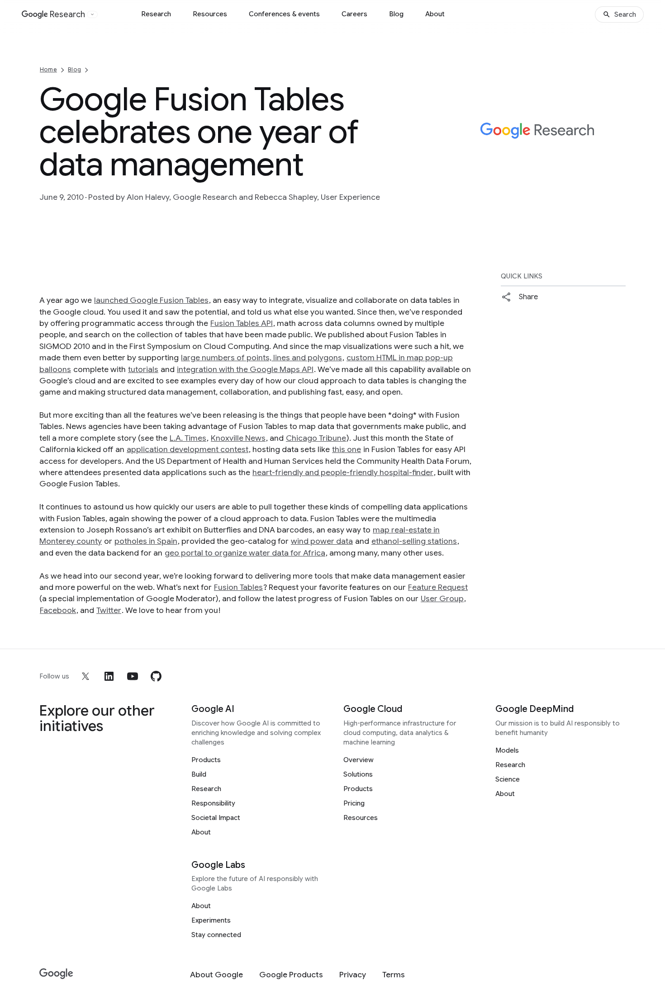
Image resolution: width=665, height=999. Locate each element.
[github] (156, 676)
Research (156, 14)
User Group (442, 598)
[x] (85, 676)
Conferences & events (284, 14)
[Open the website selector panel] (92, 14)
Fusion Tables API (241, 323)
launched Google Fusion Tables (151, 300)
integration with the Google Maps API (245, 369)
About (435, 14)
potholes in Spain (145, 541)
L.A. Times (188, 438)
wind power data (322, 541)
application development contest (187, 449)
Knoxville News (238, 438)
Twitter (108, 610)
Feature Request (438, 587)
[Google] (56, 973)
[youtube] (132, 676)
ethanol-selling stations (414, 541)
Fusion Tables (238, 587)
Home (48, 69)
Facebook (58, 610)
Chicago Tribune (316, 438)
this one (346, 449)
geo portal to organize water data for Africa (245, 553)
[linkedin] (109, 676)
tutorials (143, 369)
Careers (354, 14)
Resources (210, 14)
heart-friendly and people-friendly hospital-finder (342, 472)
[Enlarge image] (617, 171)
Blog (396, 14)
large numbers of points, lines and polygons (261, 358)
